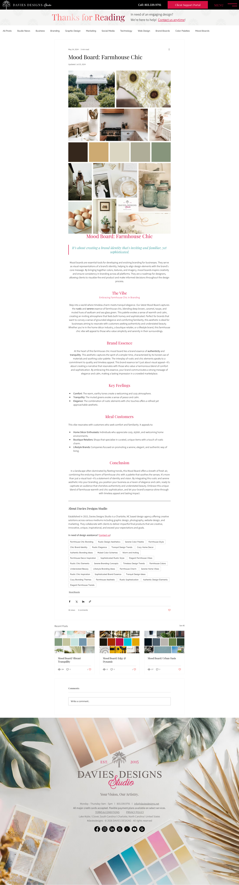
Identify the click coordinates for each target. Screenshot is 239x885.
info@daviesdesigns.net (146, 803)
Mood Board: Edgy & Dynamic (114, 660)
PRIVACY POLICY (135, 812)
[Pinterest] (119, 829)
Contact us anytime (171, 19)
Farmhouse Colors (158, 563)
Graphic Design (72, 31)
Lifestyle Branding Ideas (104, 569)
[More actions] (169, 49)
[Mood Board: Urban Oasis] (164, 642)
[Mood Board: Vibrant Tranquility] (75, 642)
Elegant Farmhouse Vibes (140, 558)
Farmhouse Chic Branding (81, 542)
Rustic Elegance (99, 547)
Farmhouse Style (156, 542)
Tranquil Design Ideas (136, 574)
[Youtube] (134, 829)
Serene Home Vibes (150, 569)
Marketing (91, 31)
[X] (127, 829)
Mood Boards (202, 31)
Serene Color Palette (134, 542)
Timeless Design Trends (134, 563)
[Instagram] (104, 829)
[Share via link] (90, 601)
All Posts (7, 31)
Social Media (108, 31)
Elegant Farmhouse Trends (82, 585)
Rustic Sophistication (129, 580)
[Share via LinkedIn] (83, 601)
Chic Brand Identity (78, 547)
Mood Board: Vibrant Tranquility (69, 660)
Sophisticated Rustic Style (112, 558)
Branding (55, 31)
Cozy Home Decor (145, 547)
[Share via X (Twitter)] (76, 601)
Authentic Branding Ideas (81, 553)
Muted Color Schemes (108, 553)
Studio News (23, 31)
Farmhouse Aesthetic (105, 580)
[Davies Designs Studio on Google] (142, 829)
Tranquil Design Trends (121, 547)
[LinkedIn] (112, 829)
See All (182, 625)
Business (40, 31)
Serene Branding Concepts (106, 563)
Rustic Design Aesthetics (109, 542)
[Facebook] (97, 829)
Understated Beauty (79, 569)
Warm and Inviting (130, 553)
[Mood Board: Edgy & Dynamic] (120, 642)
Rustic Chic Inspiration (80, 574)
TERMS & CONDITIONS (107, 812)
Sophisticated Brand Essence (108, 574)
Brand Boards (163, 31)
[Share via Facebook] (69, 601)
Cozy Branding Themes (80, 580)
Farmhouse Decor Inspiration (83, 558)
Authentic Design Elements (155, 580)
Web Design (144, 31)
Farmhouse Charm (128, 569)
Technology (126, 31)
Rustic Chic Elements (79, 563)
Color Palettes (182, 31)
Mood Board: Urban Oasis (162, 658)
